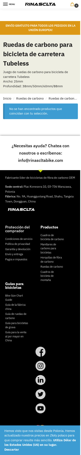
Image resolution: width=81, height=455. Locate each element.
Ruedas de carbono (30, 98)
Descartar (11, 449)
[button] (73, 4)
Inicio (7, 98)
